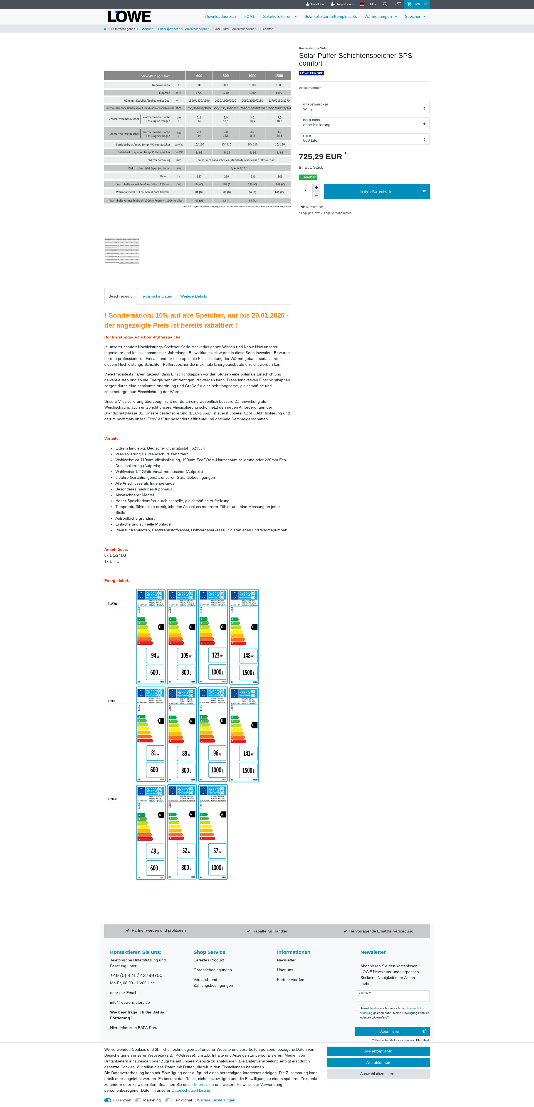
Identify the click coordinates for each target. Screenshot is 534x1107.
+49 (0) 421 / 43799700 (136, 975)
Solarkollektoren (278, 16)
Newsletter (286, 960)
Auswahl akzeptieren (378, 1073)
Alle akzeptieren (378, 1051)
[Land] (362, 4)
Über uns (285, 970)
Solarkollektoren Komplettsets (331, 16)
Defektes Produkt (209, 960)
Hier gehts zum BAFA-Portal (134, 1027)
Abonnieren (390, 1031)
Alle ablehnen (378, 1062)
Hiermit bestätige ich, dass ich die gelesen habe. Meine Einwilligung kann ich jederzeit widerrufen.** (394, 1013)
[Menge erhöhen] (316, 188)
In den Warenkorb (375, 191)
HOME (249, 16)
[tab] (120, 296)
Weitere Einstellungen (216, 1100)
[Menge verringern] (316, 195)
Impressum (204, 1084)
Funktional (183, 1100)
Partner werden (290, 979)
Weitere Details (193, 296)
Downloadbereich (220, 16)
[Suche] (385, 4)
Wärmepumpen (379, 16)
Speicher (413, 16)
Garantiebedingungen (213, 970)
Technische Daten (156, 296)
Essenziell (122, 1100)
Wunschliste (314, 207)
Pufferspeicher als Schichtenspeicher (183, 29)
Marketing (152, 1100)
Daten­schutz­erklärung (191, 1090)
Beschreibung (120, 296)
